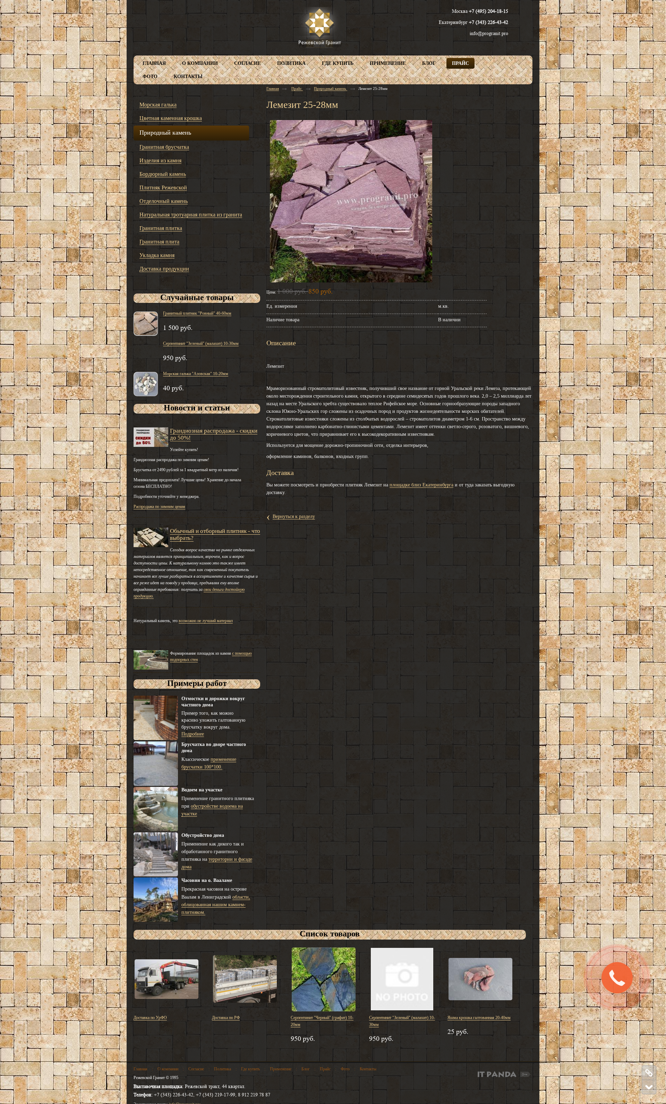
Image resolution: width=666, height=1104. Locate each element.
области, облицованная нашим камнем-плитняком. (215, 904)
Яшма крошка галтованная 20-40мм (479, 1017)
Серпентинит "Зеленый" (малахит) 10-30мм (201, 343)
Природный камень (330, 88)
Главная (272, 88)
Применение (280, 1069)
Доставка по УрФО (150, 1017)
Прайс (297, 88)
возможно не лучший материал (206, 620)
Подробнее (192, 734)
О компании (167, 1069)
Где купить (250, 1069)
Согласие (196, 1069)
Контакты (368, 1069)
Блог (305, 1069)
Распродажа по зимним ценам (159, 506)
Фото (345, 1069)
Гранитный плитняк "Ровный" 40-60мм (197, 313)
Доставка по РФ (226, 1017)
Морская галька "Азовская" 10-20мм (195, 373)
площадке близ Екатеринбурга (421, 484)
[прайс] (649, 1072)
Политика (222, 1069)
